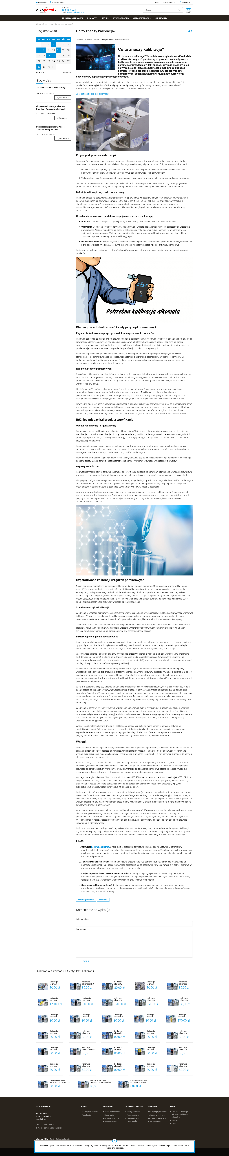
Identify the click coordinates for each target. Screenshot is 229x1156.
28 (39, 67)
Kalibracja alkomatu (107, 40)
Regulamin (86, 1115)
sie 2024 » (67, 72)
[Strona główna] (46, 10)
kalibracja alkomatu (100, 847)
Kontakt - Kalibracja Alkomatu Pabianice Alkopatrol (180, 1114)
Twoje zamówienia (112, 1112)
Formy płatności (133, 1112)
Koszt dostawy (133, 1115)
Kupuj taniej (109, 1115)
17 (53, 55)
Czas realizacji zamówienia (132, 1119)
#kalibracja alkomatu (86, 900)
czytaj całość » (63, 97)
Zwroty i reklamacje (90, 1112)
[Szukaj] (180, 10)
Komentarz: (81, 929)
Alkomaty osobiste (156, 1115)
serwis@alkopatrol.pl (75, 12)
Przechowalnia (110, 1122)
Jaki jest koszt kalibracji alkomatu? (92, 94)
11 (58, 50)
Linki (173, 1124)
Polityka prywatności (157, 1112)
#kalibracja (103, 900)
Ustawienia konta (111, 1118)
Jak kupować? (155, 1122)
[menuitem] (72, 18)
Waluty (157, 2)
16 (48, 55)
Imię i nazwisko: (82, 919)
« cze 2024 (40, 72)
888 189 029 (68, 9)
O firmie (175, 1120)
